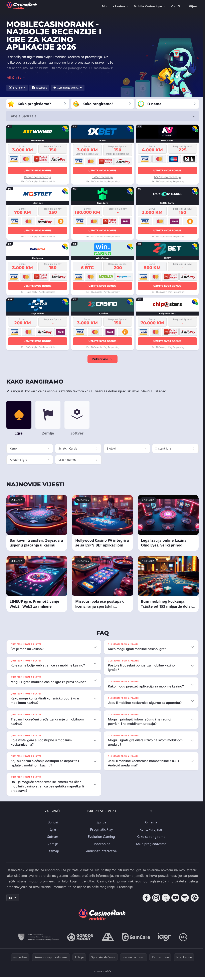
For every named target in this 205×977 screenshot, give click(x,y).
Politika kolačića (101, 971)
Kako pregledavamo (150, 844)
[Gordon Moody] (79, 937)
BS (10, 897)
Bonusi (52, 822)
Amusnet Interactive (100, 851)
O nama (150, 822)
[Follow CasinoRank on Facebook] (145, 898)
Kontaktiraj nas (150, 829)
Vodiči (175, 6)
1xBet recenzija (102, 177)
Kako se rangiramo (150, 836)
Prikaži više (100, 359)
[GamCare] (135, 937)
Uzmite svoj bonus (37, 170)
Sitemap (52, 851)
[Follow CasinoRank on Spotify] (183, 898)
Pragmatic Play (100, 829)
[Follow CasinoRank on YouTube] (174, 898)
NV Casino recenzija (167, 177)
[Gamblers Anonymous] (106, 937)
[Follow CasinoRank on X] (164, 898)
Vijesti (194, 6)
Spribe (101, 822)
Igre (52, 829)
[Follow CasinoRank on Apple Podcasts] (193, 898)
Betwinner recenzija (37, 177)
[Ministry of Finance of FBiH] (37, 937)
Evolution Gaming (100, 836)
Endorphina (101, 844)
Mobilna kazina (113, 6)
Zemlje (52, 844)
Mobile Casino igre (148, 6)
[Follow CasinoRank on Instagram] (155, 898)
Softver (51, 836)
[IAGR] (163, 937)
